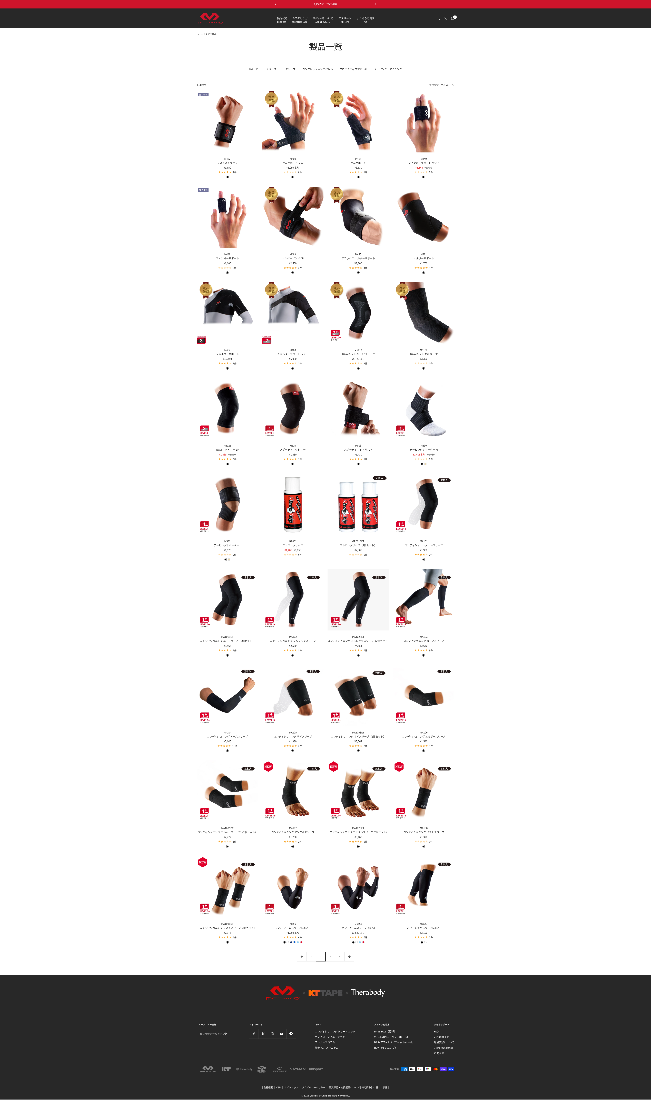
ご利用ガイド (441, 1037)
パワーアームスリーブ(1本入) (292, 927)
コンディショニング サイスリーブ (293, 736)
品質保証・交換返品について (344, 1087)
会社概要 (268, 1087)
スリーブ (290, 69)
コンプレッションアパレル (317, 69)
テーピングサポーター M (424, 449)
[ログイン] (445, 18)
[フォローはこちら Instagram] (272, 1034)
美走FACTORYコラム (326, 1047)
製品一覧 (282, 18)
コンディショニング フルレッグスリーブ (293, 641)
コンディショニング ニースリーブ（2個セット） (227, 641)
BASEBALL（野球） (385, 1031)
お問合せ (439, 1053)
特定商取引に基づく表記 (374, 1087)
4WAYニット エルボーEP (424, 354)
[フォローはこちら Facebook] (254, 1034)
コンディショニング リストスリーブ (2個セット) (227, 927)
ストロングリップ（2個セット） (358, 545)
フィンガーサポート (227, 258)
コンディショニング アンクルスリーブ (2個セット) (358, 832)
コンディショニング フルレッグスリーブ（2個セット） (358, 641)
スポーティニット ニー (293, 449)
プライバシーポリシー (314, 1087)
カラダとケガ (300, 18)
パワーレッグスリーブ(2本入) (423, 927)
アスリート (345, 18)
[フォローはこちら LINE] (291, 1034)
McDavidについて (323, 18)
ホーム (200, 34)
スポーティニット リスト (358, 449)
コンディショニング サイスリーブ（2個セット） (358, 736)
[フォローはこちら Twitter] (263, 1034)
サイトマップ (291, 1087)
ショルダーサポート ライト (292, 354)
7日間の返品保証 (443, 1047)
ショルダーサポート (227, 354)
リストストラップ (227, 162)
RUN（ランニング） (385, 1047)
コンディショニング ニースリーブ (424, 545)
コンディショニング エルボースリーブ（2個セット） (227, 832)
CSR (278, 1087)
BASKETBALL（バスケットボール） (394, 1042)
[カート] (452, 18)
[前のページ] (302, 956)
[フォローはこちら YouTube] (282, 1034)
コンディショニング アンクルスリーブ (292, 832)
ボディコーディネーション (330, 1037)
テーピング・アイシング (388, 69)
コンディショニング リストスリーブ (423, 832)
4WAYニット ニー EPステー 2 (358, 354)
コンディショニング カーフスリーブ (423, 641)
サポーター (272, 69)
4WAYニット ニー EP (227, 449)
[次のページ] (349, 956)
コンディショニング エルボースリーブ (423, 736)
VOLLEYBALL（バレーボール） (391, 1037)
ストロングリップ (293, 545)
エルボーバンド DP (293, 258)
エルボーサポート (423, 258)
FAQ (436, 1031)
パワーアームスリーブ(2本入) (358, 927)
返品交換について (444, 1042)
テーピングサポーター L (227, 545)
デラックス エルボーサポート (358, 258)
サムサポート (358, 162)
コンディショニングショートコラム (335, 1031)
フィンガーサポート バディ (423, 162)
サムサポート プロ (292, 162)
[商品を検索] (438, 18)
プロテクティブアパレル (353, 69)
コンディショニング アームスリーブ (227, 736)
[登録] (225, 1033)
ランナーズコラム (325, 1042)
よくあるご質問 (365, 18)
